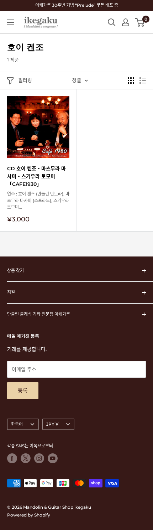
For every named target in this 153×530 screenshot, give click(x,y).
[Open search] (112, 22)
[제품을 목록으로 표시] (142, 80)
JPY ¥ (52, 424)
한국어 (17, 424)
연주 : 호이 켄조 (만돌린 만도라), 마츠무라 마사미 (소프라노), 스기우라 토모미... (38, 200)
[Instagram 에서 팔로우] (39, 458)
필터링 (25, 80)
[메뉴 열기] (10, 22)
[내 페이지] (125, 22)
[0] (140, 22)
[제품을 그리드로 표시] (131, 80)
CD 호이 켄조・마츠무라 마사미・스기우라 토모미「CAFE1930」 (36, 176)
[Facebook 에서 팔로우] (12, 458)
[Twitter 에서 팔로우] (26, 458)
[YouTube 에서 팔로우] (53, 458)
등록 (23, 390)
